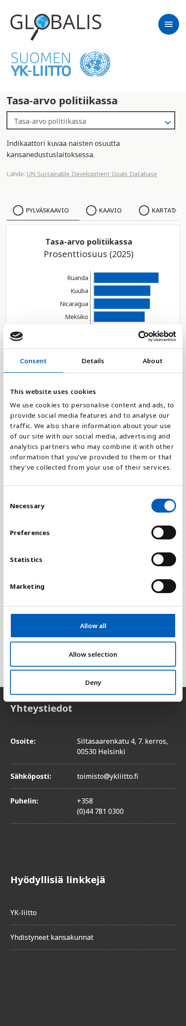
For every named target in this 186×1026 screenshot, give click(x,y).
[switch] (163, 532)
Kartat (163, 210)
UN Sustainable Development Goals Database (92, 174)
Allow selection (93, 654)
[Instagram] (66, 981)
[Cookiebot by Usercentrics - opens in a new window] (138, 336)
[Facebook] (17, 981)
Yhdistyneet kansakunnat (51, 937)
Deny (93, 682)
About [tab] (153, 360)
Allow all (93, 625)
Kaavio (110, 210)
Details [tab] (93, 360)
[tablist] (93, 210)
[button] (11, 210)
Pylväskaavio (47, 210)
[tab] (43, 210)
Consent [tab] (33, 360)
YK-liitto (23, 912)
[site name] (55, 27)
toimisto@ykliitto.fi (107, 776)
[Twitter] (41, 981)
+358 (85, 801)
